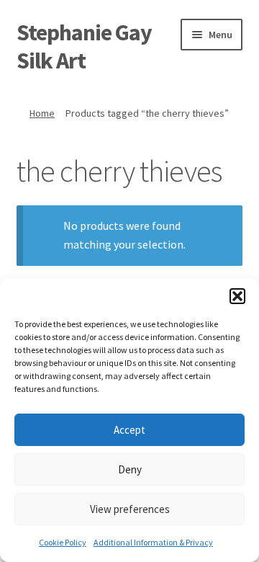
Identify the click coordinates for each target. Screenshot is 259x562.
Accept (129, 430)
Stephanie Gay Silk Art (84, 46)
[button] (237, 296)
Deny (130, 469)
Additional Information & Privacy (153, 542)
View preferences (130, 509)
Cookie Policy (62, 542)
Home (42, 113)
